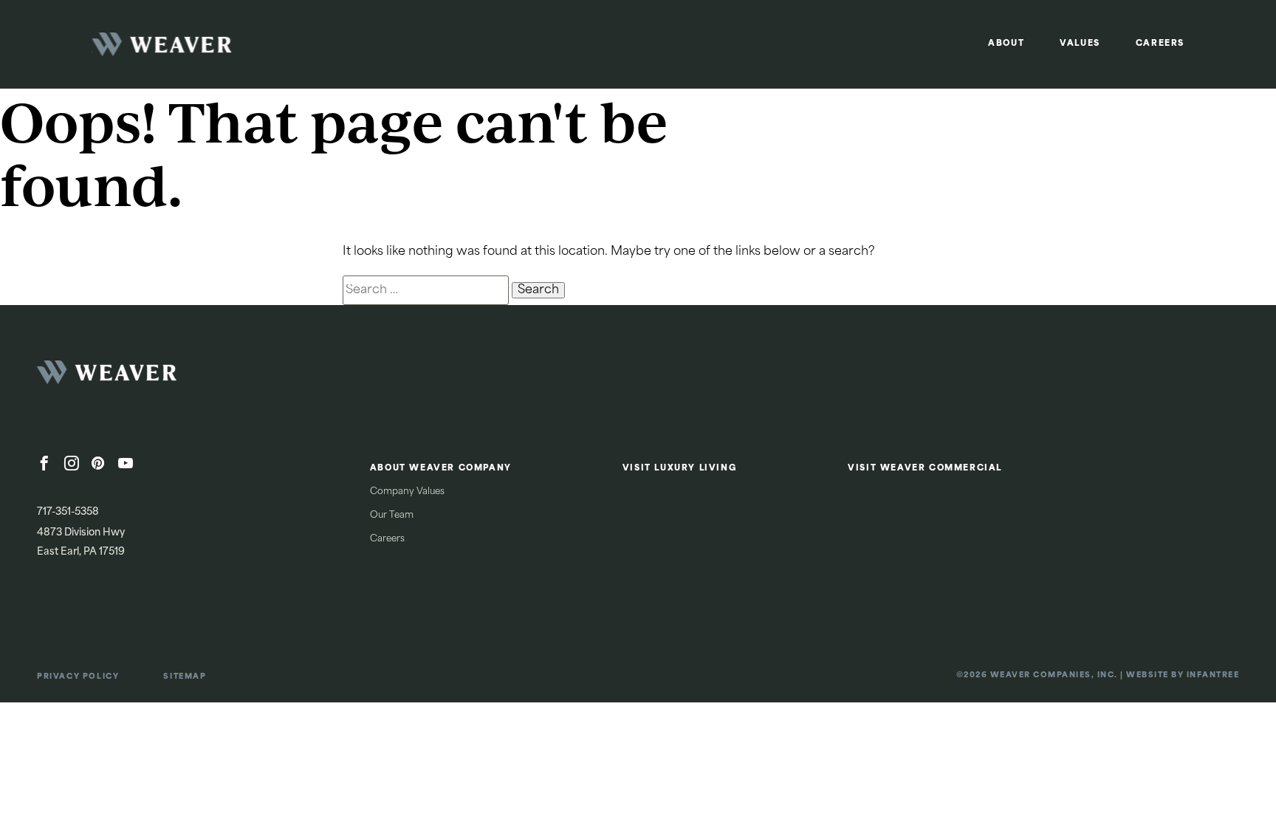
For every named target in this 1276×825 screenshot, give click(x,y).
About (1006, 44)
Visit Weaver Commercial (925, 469)
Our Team (392, 515)
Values (1080, 44)
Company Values (407, 491)
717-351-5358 (68, 512)
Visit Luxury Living (679, 469)
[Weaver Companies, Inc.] (147, 376)
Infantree (1213, 675)
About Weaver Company (441, 469)
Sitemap (184, 677)
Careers (1160, 44)
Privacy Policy (78, 677)
